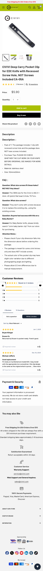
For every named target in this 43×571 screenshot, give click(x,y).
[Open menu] (3, 7)
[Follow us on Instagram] (17, 553)
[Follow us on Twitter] (12, 553)
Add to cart (21, 108)
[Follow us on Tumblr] (31, 553)
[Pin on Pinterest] (30, 123)
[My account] (34, 7)
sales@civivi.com (21, 481)
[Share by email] (39, 123)
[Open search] (29, 7)
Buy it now (21, 115)
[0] (38, 7)
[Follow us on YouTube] (21, 553)
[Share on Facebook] (26, 123)
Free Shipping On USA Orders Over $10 (21, 2)
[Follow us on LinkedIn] (26, 553)
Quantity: (6, 100)
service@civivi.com (21, 474)
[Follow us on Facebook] (7, 553)
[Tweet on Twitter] (34, 123)
